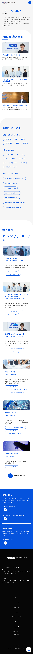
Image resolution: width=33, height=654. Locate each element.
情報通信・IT (7, 139)
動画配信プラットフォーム (10, 167)
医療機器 (23, 163)
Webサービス (20, 155)
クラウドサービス (8, 155)
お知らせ (16, 621)
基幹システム (14, 163)
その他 (24, 144)
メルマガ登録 (16, 634)
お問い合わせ (16, 631)
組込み (13, 159)
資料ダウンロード (16, 616)
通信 (5, 163)
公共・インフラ (8, 144)
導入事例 (16, 607)
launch (5, 543)
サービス (16, 602)
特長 (16, 597)
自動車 (17, 144)
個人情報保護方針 (16, 645)
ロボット (21, 159)
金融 (22, 139)
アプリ (6, 159)
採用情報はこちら (8, 539)
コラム (16, 612)
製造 (16, 139)
